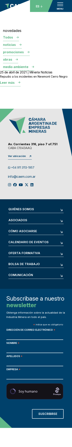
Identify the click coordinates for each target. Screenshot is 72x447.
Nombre (12, 343)
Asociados (17, 220)
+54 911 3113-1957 (22, 167)
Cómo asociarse (22, 231)
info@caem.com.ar (21, 177)
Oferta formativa (24, 253)
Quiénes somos (21, 209)
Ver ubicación (17, 156)
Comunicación (20, 275)
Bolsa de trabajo (24, 264)
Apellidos (14, 356)
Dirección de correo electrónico (30, 330)
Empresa (13, 370)
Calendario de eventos (28, 242)
